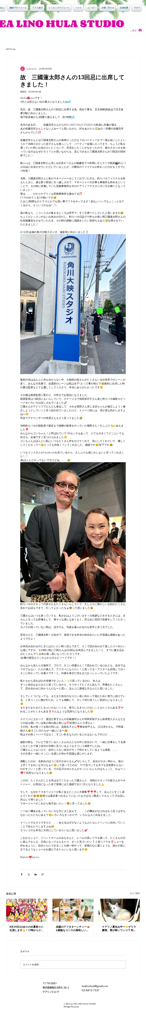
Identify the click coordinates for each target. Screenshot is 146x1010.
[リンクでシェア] (42, 874)
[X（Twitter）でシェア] (28, 874)
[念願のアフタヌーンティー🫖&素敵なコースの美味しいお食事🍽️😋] (73, 910)
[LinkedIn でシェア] (35, 874)
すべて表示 (135, 893)
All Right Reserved (71, 1006)
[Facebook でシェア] (21, 874)
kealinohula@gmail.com (95, 986)
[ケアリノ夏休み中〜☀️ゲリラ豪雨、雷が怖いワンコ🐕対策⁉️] (119, 910)
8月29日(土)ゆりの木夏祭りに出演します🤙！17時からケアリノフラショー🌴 (27, 928)
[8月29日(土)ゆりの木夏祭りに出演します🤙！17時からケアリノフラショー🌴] (26, 910)
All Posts (11, 49)
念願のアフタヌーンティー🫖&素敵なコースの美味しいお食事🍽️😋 (73, 928)
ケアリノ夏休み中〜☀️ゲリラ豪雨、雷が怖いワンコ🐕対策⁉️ (119, 928)
